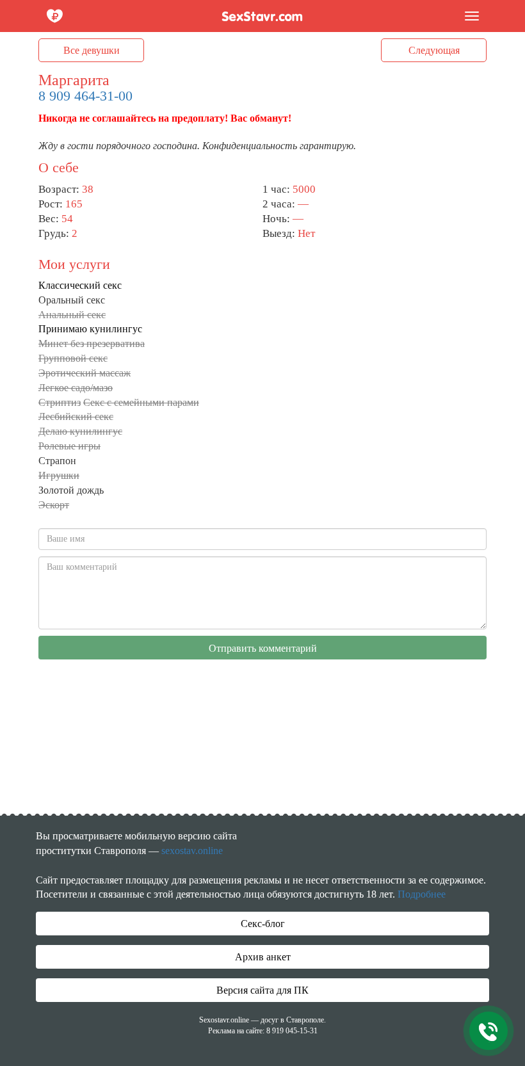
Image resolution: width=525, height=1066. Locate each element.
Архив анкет (263, 956)
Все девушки (91, 50)
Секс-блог (263, 923)
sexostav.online (192, 850)
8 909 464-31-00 (85, 96)
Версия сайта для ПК (262, 990)
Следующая (434, 50)
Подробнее (422, 894)
